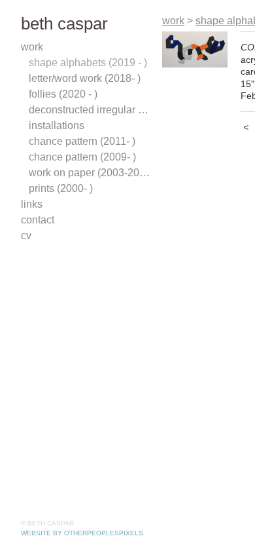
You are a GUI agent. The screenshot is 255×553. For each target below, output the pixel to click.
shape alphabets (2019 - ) (88, 62)
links (31, 204)
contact (37, 219)
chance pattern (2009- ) (82, 156)
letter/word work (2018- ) (85, 78)
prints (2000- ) (61, 188)
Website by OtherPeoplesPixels (82, 533)
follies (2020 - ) (63, 94)
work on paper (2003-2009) (90, 172)
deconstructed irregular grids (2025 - (90, 109)
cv (26, 235)
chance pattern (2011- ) (82, 141)
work (32, 46)
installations (56, 125)
